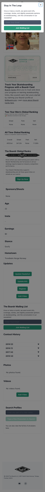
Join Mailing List (22, 28)
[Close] (40, 5)
